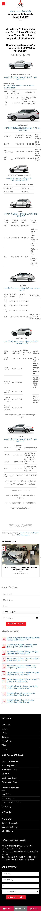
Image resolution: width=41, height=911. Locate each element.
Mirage (4, 729)
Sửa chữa (5, 774)
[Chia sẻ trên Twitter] (18, 525)
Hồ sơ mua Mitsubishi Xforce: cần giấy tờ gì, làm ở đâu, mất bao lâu (23, 680)
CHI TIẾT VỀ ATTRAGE (11, 288)
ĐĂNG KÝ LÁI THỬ (26, 77)
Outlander (6, 737)
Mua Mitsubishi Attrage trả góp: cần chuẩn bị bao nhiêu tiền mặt (21, 694)
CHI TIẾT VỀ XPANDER (13, 178)
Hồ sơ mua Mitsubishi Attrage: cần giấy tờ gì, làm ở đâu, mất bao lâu (22, 653)
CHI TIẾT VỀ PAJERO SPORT (14, 341)
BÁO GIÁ (8, 909)
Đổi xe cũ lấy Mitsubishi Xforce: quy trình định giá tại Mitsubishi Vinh (20, 568)
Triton (4, 745)
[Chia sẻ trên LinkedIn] (30, 525)
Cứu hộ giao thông (9, 778)
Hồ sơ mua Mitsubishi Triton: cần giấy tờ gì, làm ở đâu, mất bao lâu (23, 660)
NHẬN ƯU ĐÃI (21, 909)
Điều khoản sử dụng (10, 827)
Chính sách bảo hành (10, 761)
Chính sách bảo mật (9, 823)
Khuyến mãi (14, 11)
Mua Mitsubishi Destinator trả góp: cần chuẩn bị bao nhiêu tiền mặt (22, 687)
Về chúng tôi (6, 819)
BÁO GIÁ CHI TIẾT (21, 180)
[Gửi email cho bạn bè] (22, 525)
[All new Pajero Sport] (21, 332)
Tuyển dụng (6, 806)
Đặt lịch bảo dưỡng (9, 782)
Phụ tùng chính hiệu (10, 770)
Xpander (5, 749)
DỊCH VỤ (35, 909)
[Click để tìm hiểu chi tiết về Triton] (20, 428)
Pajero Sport (7, 741)
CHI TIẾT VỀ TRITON (11, 77)
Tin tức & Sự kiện (25, 11)
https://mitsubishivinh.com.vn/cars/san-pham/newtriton (19, 87)
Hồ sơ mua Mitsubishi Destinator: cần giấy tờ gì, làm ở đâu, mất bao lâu (22, 646)
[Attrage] (22, 276)
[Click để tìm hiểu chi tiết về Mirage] (21, 203)
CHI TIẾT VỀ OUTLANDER (13, 128)
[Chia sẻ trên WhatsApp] (11, 525)
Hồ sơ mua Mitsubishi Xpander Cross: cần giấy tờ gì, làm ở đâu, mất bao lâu (22, 667)
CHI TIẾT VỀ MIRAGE (11, 214)
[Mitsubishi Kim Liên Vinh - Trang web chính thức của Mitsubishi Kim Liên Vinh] (20, 3)
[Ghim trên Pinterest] (26, 525)
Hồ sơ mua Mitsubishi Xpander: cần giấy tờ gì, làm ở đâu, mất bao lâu (23, 673)
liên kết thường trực (23, 535)
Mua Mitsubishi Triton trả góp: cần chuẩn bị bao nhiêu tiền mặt (20, 701)
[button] (3, 3)
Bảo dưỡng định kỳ (9, 765)
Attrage (4, 733)
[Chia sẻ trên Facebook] (15, 525)
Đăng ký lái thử (7, 831)
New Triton (6, 725)
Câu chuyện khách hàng (11, 802)
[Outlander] (22, 116)
